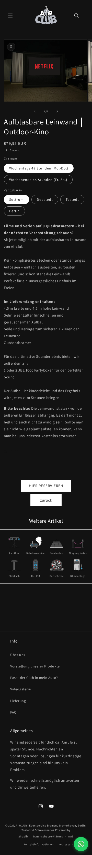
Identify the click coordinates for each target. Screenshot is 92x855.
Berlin (14, 211)
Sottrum (16, 199)
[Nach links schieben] (34, 111)
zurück (46, 500)
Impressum (66, 844)
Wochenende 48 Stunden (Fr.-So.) (38, 179)
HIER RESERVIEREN (46, 485)
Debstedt (45, 199)
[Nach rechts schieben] (57, 111)
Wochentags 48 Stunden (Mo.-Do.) (38, 168)
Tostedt (72, 199)
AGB (71, 836)
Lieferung (18, 701)
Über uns (17, 654)
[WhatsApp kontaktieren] (81, 844)
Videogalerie (20, 689)
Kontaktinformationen (39, 844)
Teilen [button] (14, 451)
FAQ (13, 712)
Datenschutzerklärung (48, 836)
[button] (10, 15)
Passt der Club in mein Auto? (34, 677)
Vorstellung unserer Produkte (35, 666)
